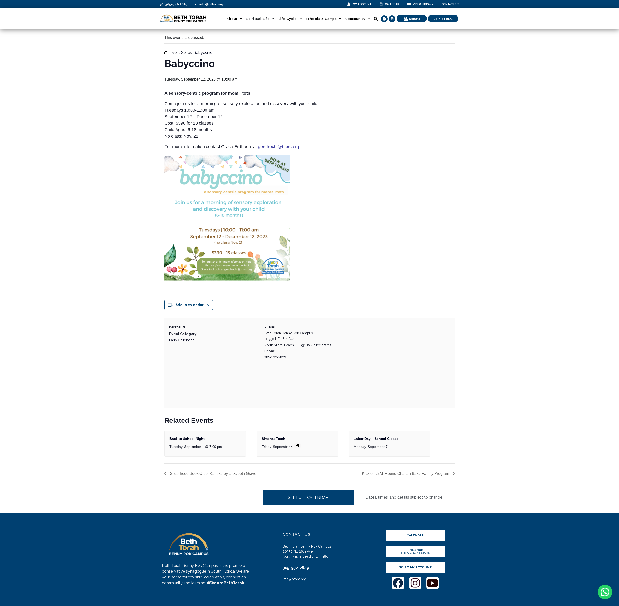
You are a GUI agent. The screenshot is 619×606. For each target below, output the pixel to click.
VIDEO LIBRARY (423, 4)
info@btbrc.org (211, 4)
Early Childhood (182, 340)
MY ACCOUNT (362, 4)
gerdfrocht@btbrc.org (278, 146)
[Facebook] (384, 18)
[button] (605, 592)
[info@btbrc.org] (195, 4)
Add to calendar (190, 305)
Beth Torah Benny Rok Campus (288, 333)
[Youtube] (432, 583)
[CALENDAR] (381, 4)
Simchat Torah (273, 439)
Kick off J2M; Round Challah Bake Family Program (406, 473)
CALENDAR (392, 4)
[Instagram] (392, 18)
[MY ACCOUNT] (348, 4)
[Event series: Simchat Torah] (297, 445)
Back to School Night (187, 439)
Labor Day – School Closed (376, 439)
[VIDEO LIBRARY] (409, 4)
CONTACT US (450, 4)
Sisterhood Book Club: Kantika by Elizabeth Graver (213, 473)
